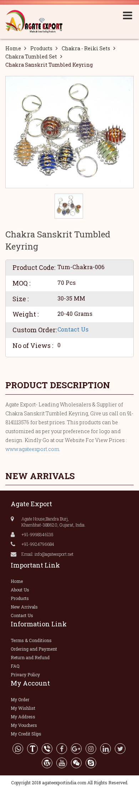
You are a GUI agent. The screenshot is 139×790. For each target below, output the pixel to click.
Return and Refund (30, 657)
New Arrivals (24, 607)
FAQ (15, 666)
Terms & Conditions (31, 640)
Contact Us (72, 329)
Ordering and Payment (34, 649)
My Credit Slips (26, 734)
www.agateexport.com (32, 449)
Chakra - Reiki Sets (86, 48)
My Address (23, 716)
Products (41, 48)
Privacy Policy (25, 674)
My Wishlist (23, 708)
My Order (20, 699)
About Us (20, 589)
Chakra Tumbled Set (31, 56)
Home (13, 48)
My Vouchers (24, 725)
